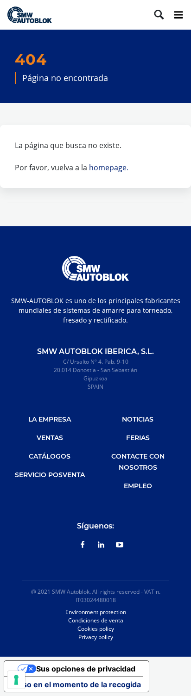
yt (119, 545)
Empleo (138, 486)
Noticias (137, 419)
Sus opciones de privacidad (85, 668)
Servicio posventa (50, 475)
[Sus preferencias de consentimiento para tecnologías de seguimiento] (16, 680)
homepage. (108, 167)
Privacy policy (95, 637)
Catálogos (49, 456)
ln (101, 545)
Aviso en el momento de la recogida (76, 684)
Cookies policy (95, 628)
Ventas (50, 438)
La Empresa (49, 419)
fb (82, 545)
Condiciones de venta (95, 620)
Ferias (138, 438)
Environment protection (95, 612)
